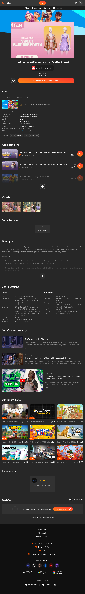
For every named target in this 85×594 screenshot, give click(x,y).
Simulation (30, 126)
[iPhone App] (27, 572)
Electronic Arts (24, 121)
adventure (19, 135)
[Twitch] (57, 565)
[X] (34, 565)
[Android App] (42, 572)
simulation (34, 135)
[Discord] (28, 565)
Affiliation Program (42, 536)
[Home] (7, 3)
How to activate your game (28, 116)
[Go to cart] (75, 2)
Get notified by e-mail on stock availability (46, 81)
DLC (12, 135)
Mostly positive (24, 131)
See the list (22, 112)
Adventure (22, 126)
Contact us (42, 540)
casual (27, 135)
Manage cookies (42, 581)
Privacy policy (42, 533)
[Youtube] (51, 565)
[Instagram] (40, 565)
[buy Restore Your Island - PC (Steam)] (70, 432)
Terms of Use (42, 529)
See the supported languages (28, 114)
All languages (78, 499)
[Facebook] (45, 565)
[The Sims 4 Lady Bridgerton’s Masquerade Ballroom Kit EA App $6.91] (10, 153)
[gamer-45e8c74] (34, 480)
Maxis (21, 119)
